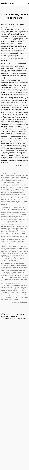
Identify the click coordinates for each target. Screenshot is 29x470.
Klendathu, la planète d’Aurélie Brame (14, 315)
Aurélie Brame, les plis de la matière (14, 318)
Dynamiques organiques (9, 316)
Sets (2, 313)
